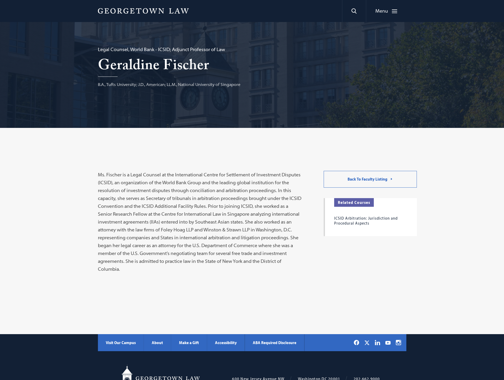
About (157, 342)
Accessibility (226, 342)
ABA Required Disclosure (274, 342)
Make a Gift (189, 342)
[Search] (354, 11)
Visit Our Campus (121, 342)
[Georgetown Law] (143, 10)
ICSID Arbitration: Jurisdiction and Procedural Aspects (366, 220)
